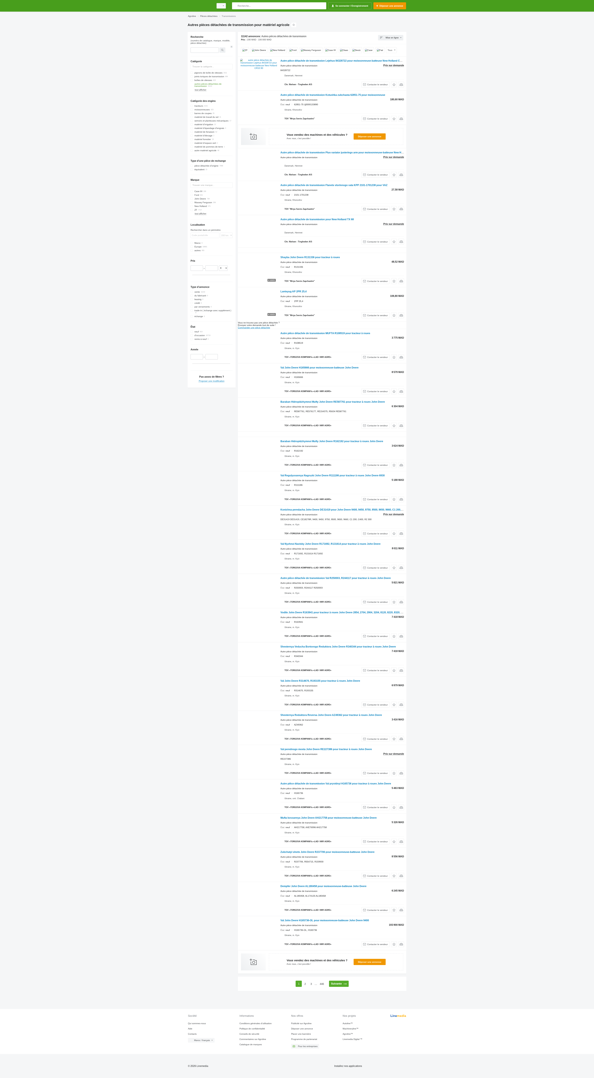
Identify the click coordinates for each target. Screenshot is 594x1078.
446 (322, 984)
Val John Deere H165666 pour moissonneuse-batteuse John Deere (319, 367)
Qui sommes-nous (197, 1023)
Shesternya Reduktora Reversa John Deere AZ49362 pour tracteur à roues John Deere (331, 715)
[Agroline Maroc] (200, 6)
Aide (190, 1028)
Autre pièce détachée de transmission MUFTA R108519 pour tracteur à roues (325, 333)
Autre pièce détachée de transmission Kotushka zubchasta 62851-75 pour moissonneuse (332, 95)
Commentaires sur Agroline (252, 1039)
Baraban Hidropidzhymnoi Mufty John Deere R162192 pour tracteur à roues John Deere (331, 441)
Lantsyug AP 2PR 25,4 (293, 291)
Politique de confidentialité (252, 1028)
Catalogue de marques (250, 1044)
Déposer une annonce (369, 136)
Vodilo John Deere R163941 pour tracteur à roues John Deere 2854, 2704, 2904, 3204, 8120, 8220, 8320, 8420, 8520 (346, 612)
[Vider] (231, 47)
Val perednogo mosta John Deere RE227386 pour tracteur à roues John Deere (326, 749)
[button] (394, 84)
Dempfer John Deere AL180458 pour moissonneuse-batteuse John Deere (323, 886)
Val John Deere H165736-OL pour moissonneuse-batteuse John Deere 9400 (324, 920)
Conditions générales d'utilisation (255, 1023)
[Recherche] (235, 6)
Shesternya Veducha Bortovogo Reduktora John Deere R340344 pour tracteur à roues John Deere (338, 646)
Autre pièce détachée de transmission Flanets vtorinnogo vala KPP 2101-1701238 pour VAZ (333, 185)
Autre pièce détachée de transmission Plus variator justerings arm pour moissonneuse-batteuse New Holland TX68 (347, 152)
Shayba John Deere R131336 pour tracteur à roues (310, 257)
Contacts (192, 1034)
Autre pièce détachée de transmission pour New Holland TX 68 (317, 219)
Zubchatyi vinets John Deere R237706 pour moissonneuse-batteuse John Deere (327, 852)
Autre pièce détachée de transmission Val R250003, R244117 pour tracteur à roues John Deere (335, 578)
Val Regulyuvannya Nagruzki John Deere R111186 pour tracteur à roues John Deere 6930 (332, 475)
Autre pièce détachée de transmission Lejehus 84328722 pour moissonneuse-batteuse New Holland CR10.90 (344, 60)
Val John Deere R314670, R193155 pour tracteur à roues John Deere (320, 681)
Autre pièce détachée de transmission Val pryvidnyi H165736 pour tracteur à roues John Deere (335, 783)
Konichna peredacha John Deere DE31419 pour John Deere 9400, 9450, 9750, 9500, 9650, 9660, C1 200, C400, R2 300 (348, 509)
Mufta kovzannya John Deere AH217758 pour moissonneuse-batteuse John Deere (328, 817)
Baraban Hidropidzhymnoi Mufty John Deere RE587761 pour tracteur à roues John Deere (332, 401)
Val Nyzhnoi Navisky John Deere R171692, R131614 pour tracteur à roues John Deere (330, 544)
